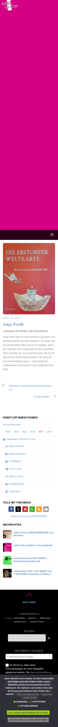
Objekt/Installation (17, 453)
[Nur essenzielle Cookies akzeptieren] (54, 700)
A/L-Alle (15, 318)
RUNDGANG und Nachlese (33, 534)
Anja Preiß (13, 324)
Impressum (47, 694)
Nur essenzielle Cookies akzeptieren (28, 720)
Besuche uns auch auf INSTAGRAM (29, 516)
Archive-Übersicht (11, 424)
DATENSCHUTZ (20, 622)
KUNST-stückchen (27, 614)
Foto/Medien (14, 461)
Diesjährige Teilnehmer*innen (21, 439)
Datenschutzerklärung (41, 672)
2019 (32, 431)
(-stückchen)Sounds (30, 559)
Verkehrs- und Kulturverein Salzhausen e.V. (30, 388)
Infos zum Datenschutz (28, 694)
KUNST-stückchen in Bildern (32, 572)
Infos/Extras (14, 491)
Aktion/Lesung (15, 476)
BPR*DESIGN (19, 618)
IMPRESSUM (45, 618)
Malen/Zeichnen (16, 446)
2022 (24, 431)
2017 (41, 431)
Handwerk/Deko (16, 483)
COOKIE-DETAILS (37, 622)
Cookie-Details (30, 697)
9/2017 (6, 318)
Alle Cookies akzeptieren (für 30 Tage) (28, 713)
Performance (15, 468)
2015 (49, 431)
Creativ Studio (26, 397)
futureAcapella (32, 545)
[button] (11, 509)
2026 (7, 431)
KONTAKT (32, 618)
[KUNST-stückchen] (9, 9)
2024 (16, 431)
